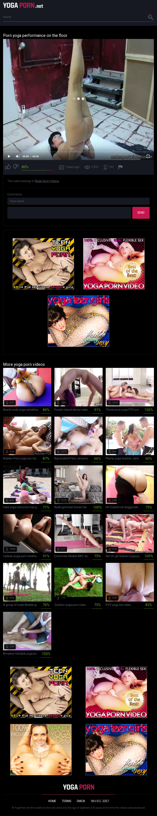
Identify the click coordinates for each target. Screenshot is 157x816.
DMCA (81, 801)
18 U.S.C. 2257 (100, 801)
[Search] (151, 17)
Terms (66, 801)
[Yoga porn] (23, 5)
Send (141, 212)
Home (52, 801)
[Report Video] (120, 167)
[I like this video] (8, 167)
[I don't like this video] (16, 167)
